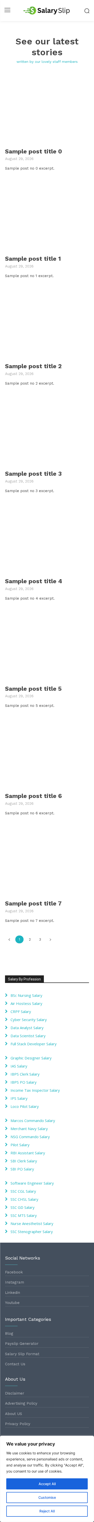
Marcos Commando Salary (33, 1120)
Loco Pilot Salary (25, 1106)
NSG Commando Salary (30, 1136)
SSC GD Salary (23, 1207)
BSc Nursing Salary (26, 995)
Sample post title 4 (33, 581)
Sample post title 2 (33, 366)
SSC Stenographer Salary (32, 1231)
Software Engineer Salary (32, 1183)
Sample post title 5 (33, 688)
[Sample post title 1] (47, 215)
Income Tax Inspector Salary (35, 1090)
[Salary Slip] (47, 10)
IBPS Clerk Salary (25, 1074)
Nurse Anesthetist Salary (32, 1223)
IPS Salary (19, 1098)
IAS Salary (19, 1066)
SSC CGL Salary (23, 1191)
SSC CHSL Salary (24, 1199)
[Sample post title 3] (47, 430)
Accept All (47, 1484)
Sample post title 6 (33, 795)
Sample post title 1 (33, 258)
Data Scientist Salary (28, 1035)
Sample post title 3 (33, 473)
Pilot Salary (20, 1144)
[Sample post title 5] (47, 645)
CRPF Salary (21, 1011)
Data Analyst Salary (27, 1027)
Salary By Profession (24, 979)
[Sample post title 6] (47, 752)
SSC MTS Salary (24, 1215)
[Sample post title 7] (47, 860)
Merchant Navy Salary (29, 1128)
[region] (47, 1479)
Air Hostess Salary (26, 1003)
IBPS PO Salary (24, 1082)
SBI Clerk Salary (24, 1160)
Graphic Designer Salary (31, 1057)
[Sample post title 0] (47, 108)
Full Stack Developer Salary (34, 1043)
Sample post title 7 (33, 903)
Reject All (47, 1511)
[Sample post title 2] (47, 322)
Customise (47, 1497)
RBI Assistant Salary (28, 1152)
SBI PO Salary (22, 1168)
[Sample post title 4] (47, 537)
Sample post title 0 (33, 151)
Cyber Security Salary (29, 1019)
